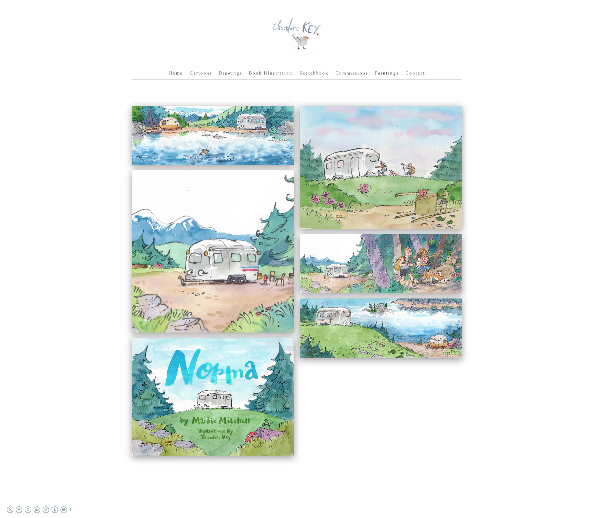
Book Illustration (271, 73)
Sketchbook (314, 73)
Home (176, 73)
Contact (415, 73)
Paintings (387, 73)
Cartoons (201, 73)
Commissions (352, 73)
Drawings (230, 73)
